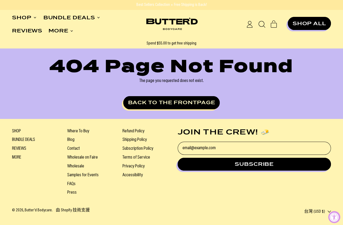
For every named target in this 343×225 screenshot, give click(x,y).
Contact (73, 148)
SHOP (16, 131)
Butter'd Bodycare (38, 210)
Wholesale (75, 166)
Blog (70, 139)
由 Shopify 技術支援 (73, 210)
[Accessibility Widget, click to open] (334, 217)
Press (72, 192)
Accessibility (132, 175)
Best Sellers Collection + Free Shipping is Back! (171, 5)
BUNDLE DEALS (23, 139)
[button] (262, 24)
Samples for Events (83, 175)
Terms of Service (136, 157)
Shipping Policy (134, 139)
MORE (16, 157)
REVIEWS (27, 30)
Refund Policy (133, 131)
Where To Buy (78, 131)
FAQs (71, 184)
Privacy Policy (133, 166)
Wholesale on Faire (82, 157)
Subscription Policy (137, 148)
